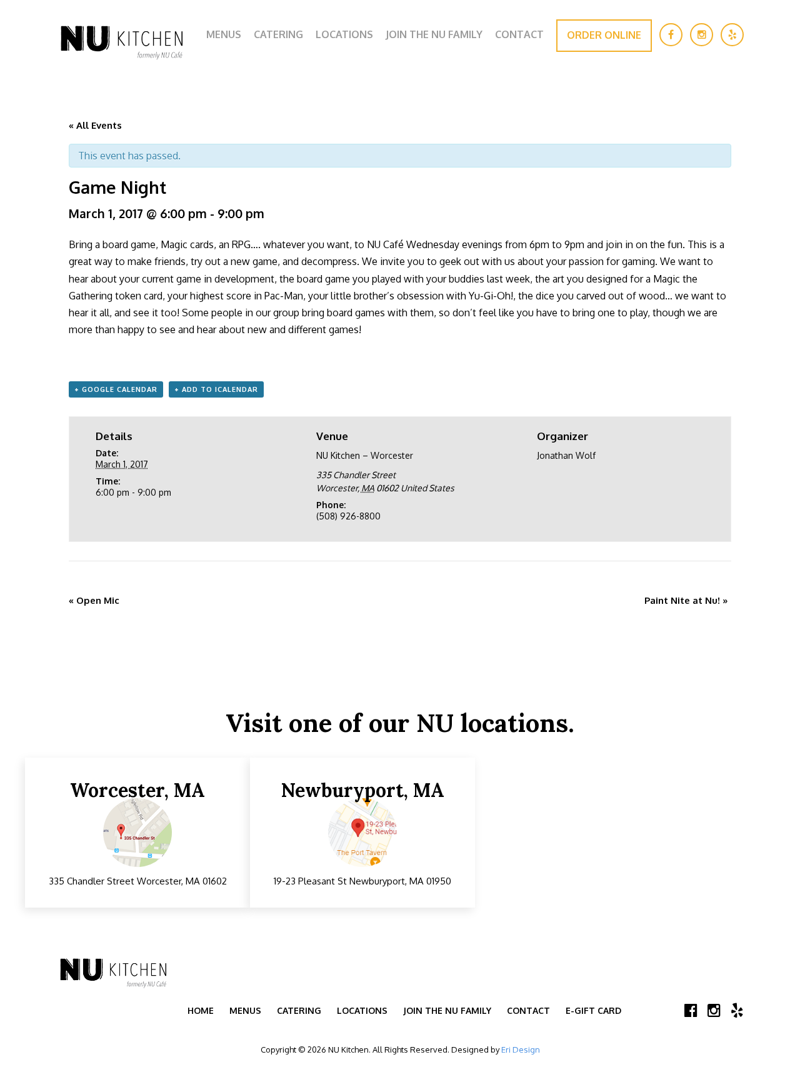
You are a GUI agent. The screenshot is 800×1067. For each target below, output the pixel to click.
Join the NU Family (434, 34)
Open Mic (94, 600)
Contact (519, 34)
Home (201, 1010)
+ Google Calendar (116, 389)
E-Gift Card (593, 1010)
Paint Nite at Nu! (686, 600)
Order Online (604, 35)
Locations (344, 34)
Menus (223, 34)
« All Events (95, 125)
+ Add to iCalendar (216, 389)
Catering (278, 34)
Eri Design (520, 1049)
